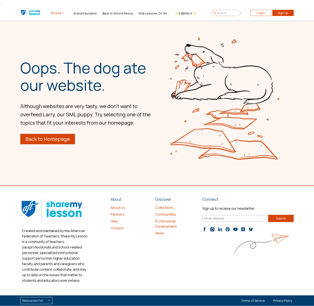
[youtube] (235, 229)
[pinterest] (228, 229)
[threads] (243, 229)
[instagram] (212, 229)
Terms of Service (253, 301)
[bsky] (251, 229)
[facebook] (204, 229)
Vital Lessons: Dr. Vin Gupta (154, 13)
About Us (118, 207)
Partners (118, 214)
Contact (117, 228)
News (159, 233)
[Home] (30, 13)
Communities (165, 214)
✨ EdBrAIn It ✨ (185, 13)
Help (114, 221)
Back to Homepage (47, 138)
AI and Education (85, 13)
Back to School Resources (118, 13)
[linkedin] (220, 229)
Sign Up (283, 13)
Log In (261, 13)
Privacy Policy (282, 301)
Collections (164, 207)
